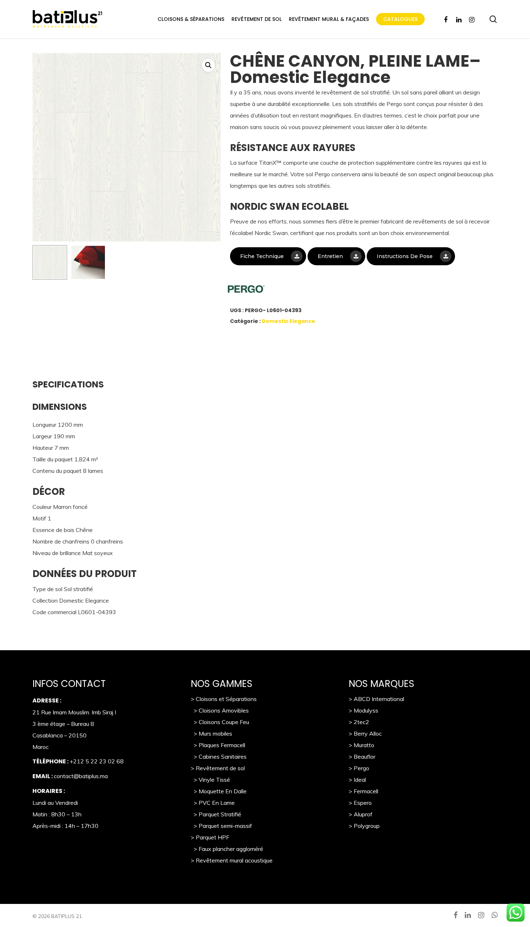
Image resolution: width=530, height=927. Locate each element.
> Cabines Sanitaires (219, 756)
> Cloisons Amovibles (220, 710)
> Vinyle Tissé (210, 779)
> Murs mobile (210, 733)
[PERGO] (279, 291)
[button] (208, 65)
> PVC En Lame (213, 802)
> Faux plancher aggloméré (227, 848)
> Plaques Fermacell (218, 745)
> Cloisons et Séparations (224, 698)
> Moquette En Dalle (219, 791)
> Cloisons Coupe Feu (220, 722)
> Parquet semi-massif (221, 825)
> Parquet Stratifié (216, 814)
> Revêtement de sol (218, 768)
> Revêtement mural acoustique (232, 860)
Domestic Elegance (288, 321)
